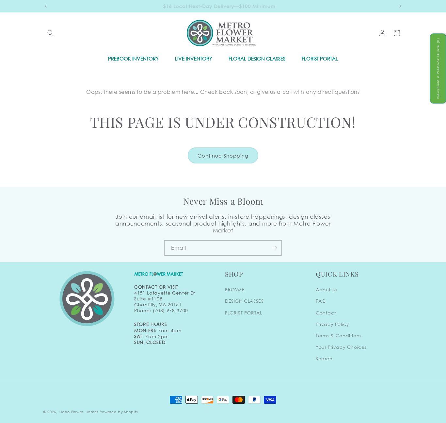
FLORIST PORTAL (243, 313)
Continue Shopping (223, 155)
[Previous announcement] (46, 6)
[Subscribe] (274, 248)
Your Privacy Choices (341, 347)
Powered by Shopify (119, 412)
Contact (326, 313)
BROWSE (235, 289)
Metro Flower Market (78, 412)
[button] (50, 33)
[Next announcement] (400, 6)
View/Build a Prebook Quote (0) (438, 68)
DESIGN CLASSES (244, 301)
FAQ (321, 301)
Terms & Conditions (338, 335)
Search (324, 358)
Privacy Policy (332, 324)
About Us (326, 289)
